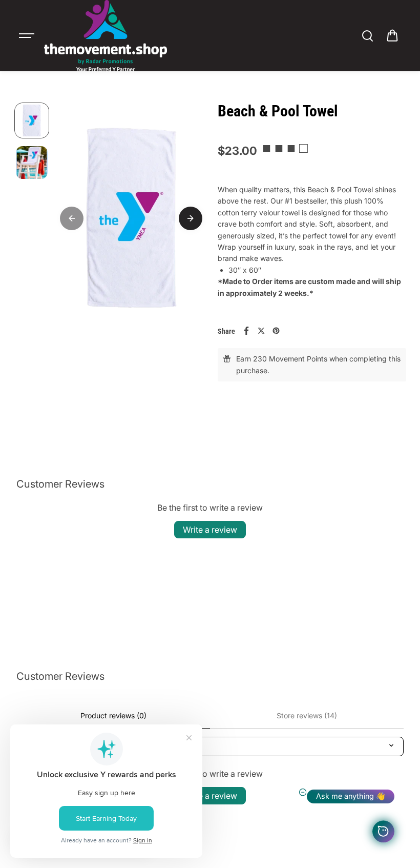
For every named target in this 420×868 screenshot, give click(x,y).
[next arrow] (190, 218)
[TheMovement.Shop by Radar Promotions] (105, 35)
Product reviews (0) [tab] (113, 715)
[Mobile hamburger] (27, 36)
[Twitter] (261, 331)
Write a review (210, 529)
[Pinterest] (276, 331)
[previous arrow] (71, 218)
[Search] (367, 36)
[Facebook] (246, 331)
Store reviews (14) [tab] (307, 715)
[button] (392, 36)
